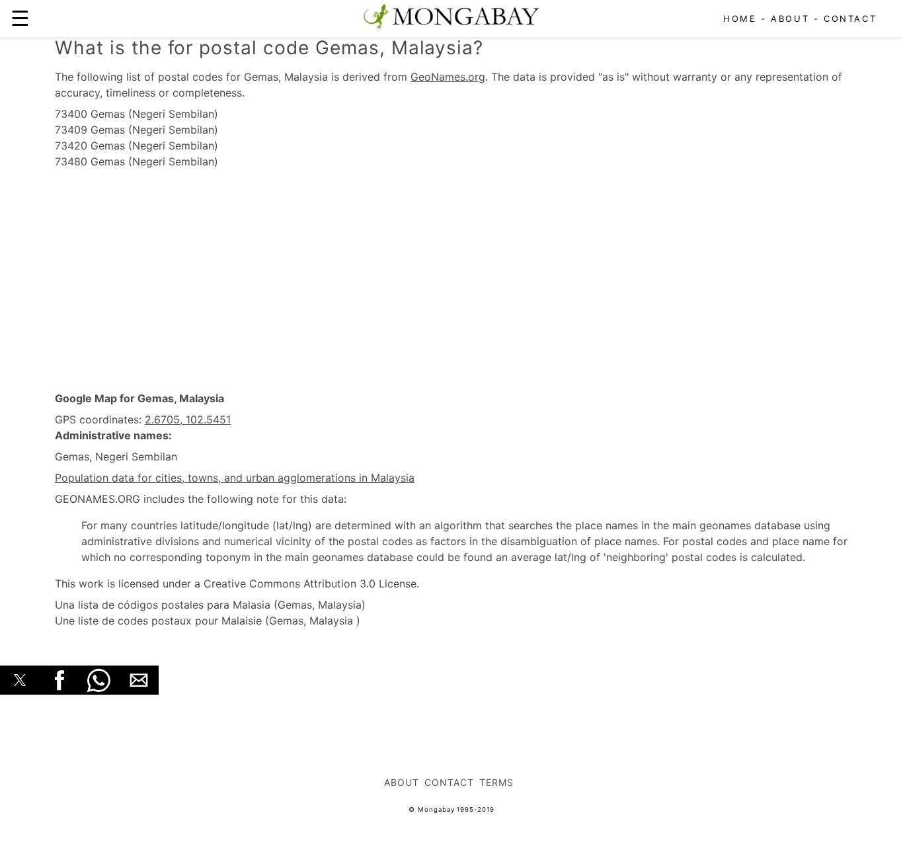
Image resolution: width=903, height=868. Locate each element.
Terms (496, 782)
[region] (451, 280)
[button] (20, 680)
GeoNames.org (448, 76)
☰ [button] (20, 18)
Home (739, 18)
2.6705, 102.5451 (188, 419)
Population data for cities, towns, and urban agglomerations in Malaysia (234, 477)
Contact (850, 18)
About (790, 18)
